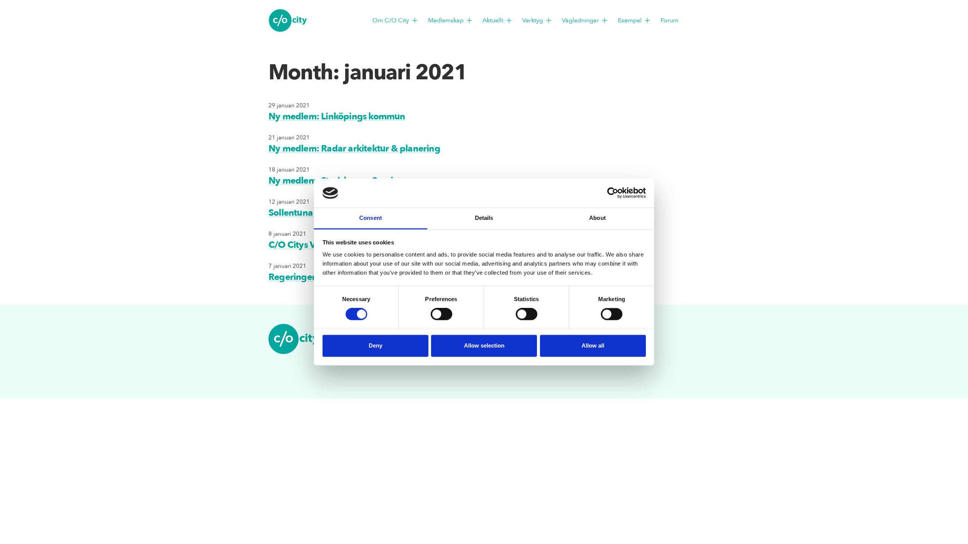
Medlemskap (446, 20)
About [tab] (597, 218)
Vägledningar (580, 20)
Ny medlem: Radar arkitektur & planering (354, 148)
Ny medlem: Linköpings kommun (336, 116)
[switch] (441, 314)
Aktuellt (492, 20)
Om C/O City (390, 20)
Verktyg (532, 20)
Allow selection (484, 345)
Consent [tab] (370, 218)
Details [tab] (484, 218)
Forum (669, 20)
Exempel (630, 20)
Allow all (593, 345)
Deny (375, 345)
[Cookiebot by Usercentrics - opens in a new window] (613, 193)
